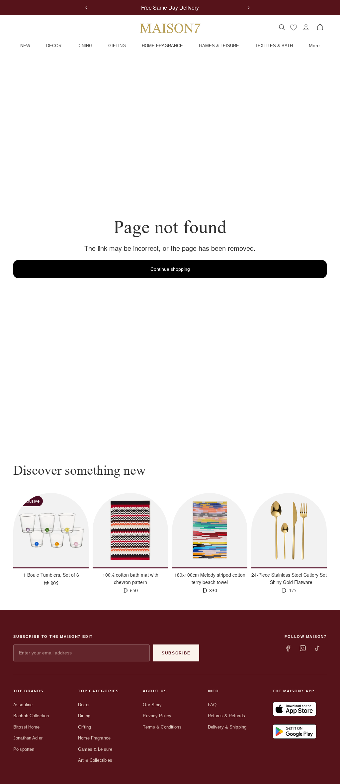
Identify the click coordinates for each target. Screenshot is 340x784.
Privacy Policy (157, 715)
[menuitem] (314, 46)
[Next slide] (248, 7)
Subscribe (176, 653)
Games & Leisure (95, 749)
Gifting (84, 727)
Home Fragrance (94, 737)
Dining (84, 715)
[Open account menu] (306, 27)
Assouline (23, 704)
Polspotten (23, 749)
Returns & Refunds (226, 715)
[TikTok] (317, 648)
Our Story (152, 704)
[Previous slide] (86, 7)
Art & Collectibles (95, 760)
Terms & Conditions (162, 727)
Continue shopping (170, 269)
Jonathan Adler (27, 737)
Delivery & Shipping (227, 727)
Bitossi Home (26, 727)
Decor (84, 704)
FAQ (212, 704)
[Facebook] (288, 648)
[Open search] (281, 27)
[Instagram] (302, 648)
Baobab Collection (31, 715)
